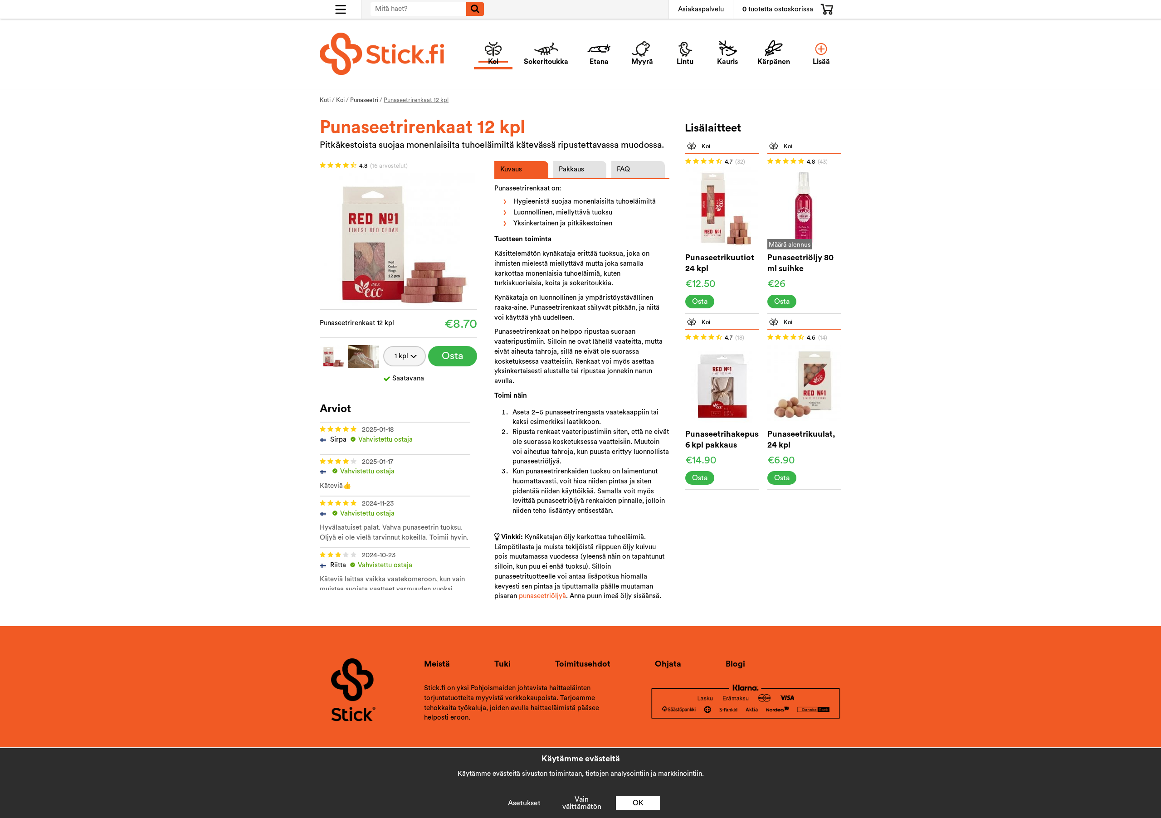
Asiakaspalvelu (701, 9)
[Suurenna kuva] (398, 240)
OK (638, 803)
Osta (452, 356)
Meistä (437, 664)
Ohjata (668, 664)
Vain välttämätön (581, 803)
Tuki (502, 664)
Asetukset (524, 803)
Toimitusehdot (582, 664)
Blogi (735, 664)
